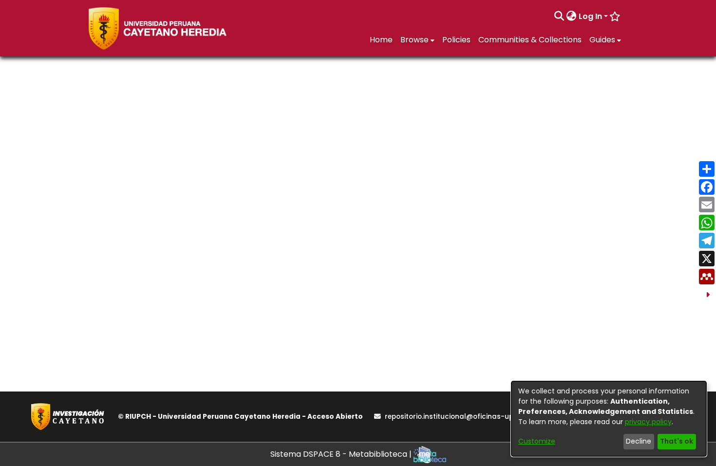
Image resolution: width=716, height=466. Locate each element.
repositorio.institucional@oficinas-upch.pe (458, 416)
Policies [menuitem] (456, 39)
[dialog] (608, 418)
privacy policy (648, 422)
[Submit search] (559, 16)
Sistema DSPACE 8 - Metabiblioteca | (342, 454)
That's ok (676, 441)
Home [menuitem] (381, 39)
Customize (536, 441)
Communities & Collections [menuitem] (530, 39)
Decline (638, 441)
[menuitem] (571, 16)
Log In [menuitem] (590, 16)
